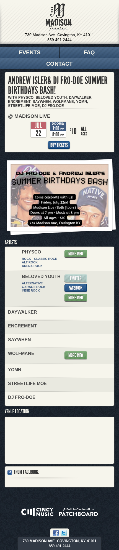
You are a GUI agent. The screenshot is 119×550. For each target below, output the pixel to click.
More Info (75, 254)
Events (29, 52)
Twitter (76, 278)
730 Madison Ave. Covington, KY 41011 (59, 35)
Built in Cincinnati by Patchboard (78, 512)
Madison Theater (59, 17)
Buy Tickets (59, 145)
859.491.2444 (59, 40)
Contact (59, 64)
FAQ (89, 52)
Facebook (75, 288)
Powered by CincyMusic (37, 512)
